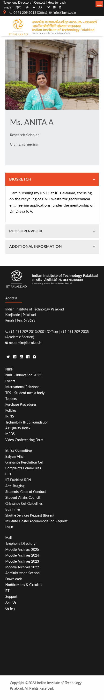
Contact (39, 2)
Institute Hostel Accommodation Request (36, 521)
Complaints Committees (23, 468)
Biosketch (20, 179)
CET (8, 474)
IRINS (9, 416)
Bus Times (13, 509)
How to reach (57, 2)
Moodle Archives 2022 (22, 567)
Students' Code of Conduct (25, 492)
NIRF (9, 369)
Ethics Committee (18, 450)
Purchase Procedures (21, 404)
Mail (8, 538)
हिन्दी (18, 7)
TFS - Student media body (25, 393)
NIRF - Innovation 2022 (23, 375)
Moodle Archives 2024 (22, 555)
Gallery (10, 608)
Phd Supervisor (25, 231)
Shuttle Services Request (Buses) (29, 515)
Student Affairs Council (22, 497)
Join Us (10, 602)
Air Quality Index (17, 428)
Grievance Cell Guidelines (24, 503)
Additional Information (35, 247)
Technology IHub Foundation (27, 422)
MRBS (10, 434)
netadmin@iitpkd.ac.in (25, 343)
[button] (99, 4)
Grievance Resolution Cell (24, 462)
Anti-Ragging (14, 486)
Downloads (13, 579)
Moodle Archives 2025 (22, 550)
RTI (7, 591)
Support (11, 597)
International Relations (22, 387)
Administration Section (22, 573)
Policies (10, 410)
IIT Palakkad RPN (18, 480)
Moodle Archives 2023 (22, 561)
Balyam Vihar (15, 456)
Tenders (11, 399)
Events (10, 381)
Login (9, 527)
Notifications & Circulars (23, 585)
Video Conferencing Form (24, 440)
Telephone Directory (17, 2)
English (8, 7)
